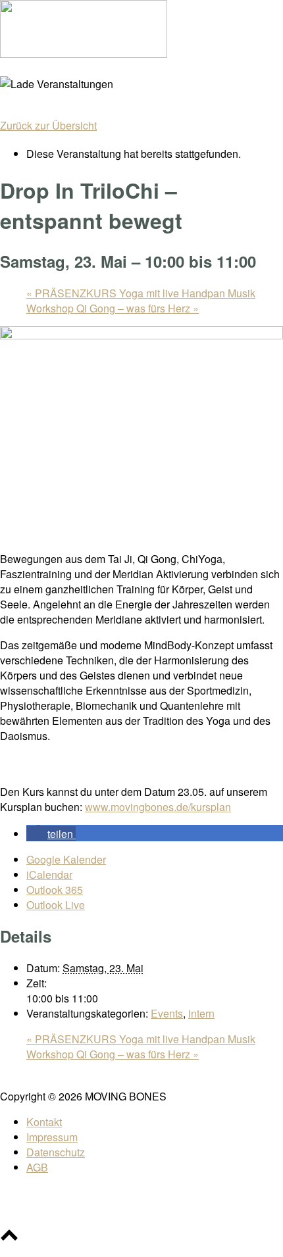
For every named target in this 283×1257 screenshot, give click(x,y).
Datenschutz (55, 1152)
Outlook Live (55, 904)
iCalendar (49, 874)
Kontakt (44, 1121)
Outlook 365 (54, 889)
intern (201, 1013)
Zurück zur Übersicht (48, 125)
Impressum (52, 1137)
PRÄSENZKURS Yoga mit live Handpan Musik (140, 293)
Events (167, 1013)
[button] (51, 833)
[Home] (83, 53)
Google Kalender (66, 859)
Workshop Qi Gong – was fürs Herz (112, 308)
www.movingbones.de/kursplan (158, 806)
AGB (37, 1167)
